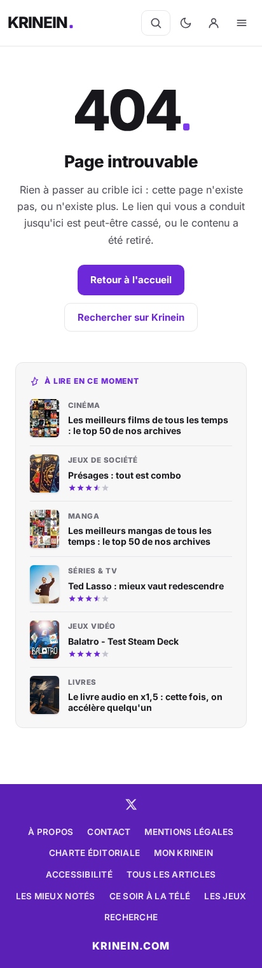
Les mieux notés (55, 896)
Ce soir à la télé (150, 896)
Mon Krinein (183, 853)
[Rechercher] (155, 23)
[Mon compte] (213, 22)
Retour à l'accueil (131, 280)
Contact (108, 832)
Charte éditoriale (95, 853)
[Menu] (241, 22)
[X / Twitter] (131, 804)
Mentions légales (188, 832)
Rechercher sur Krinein (131, 317)
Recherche (131, 917)
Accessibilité (79, 874)
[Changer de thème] (185, 22)
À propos (50, 832)
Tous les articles (171, 874)
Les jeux (225, 896)
